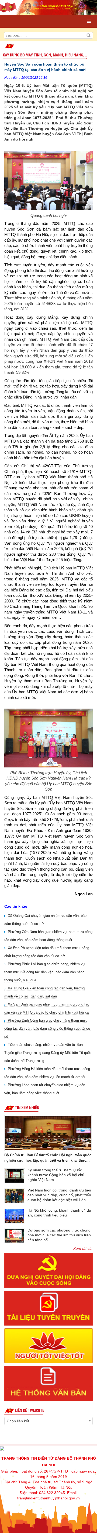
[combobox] (48, 1421)
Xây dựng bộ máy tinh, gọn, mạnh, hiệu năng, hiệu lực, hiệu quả (45, 55)
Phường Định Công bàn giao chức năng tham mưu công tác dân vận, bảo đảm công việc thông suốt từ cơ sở (47, 1028)
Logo (27, 16)
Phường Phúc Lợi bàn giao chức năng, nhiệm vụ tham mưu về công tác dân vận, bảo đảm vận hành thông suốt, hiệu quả (44, 972)
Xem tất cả (82, 1248)
